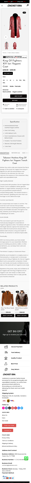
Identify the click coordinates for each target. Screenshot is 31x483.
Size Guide (5, 421)
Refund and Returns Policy (9, 446)
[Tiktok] (9, 408)
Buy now (14, 100)
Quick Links (5, 412)
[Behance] (18, 408)
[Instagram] (3, 408)
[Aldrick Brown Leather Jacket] (21, 298)
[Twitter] (21, 408)
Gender (5, 86)
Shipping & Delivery (7, 443)
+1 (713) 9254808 (19, 459)
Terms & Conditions (8, 440)
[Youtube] (12, 408)
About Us (4, 415)
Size (4, 77)
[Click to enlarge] (6, 37)
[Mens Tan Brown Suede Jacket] (7, 298)
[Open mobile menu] (2, 5)
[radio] (4, 80)
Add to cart (18, 96)
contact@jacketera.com (9, 465)
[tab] (4, 153)
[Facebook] (6, 408)
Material (5, 90)
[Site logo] (15, 5)
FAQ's (3, 418)
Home (4, 53)
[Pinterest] (15, 408)
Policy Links (6, 435)
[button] (4, 25)
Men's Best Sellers (13, 53)
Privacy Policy (6, 438)
